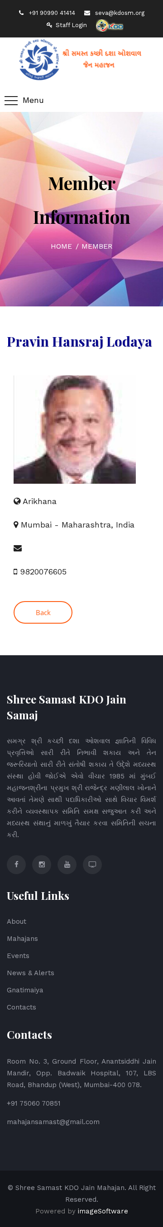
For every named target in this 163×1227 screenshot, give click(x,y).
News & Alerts (30, 973)
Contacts (21, 1007)
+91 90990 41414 (51, 12)
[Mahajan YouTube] (67, 864)
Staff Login (71, 25)
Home (61, 246)
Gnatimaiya (25, 990)
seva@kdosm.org (118, 12)
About (16, 921)
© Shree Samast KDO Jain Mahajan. (67, 1188)
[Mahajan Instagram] (41, 864)
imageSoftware (103, 1211)
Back (43, 612)
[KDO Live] (92, 864)
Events (18, 956)
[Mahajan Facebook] (16, 864)
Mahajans (22, 939)
